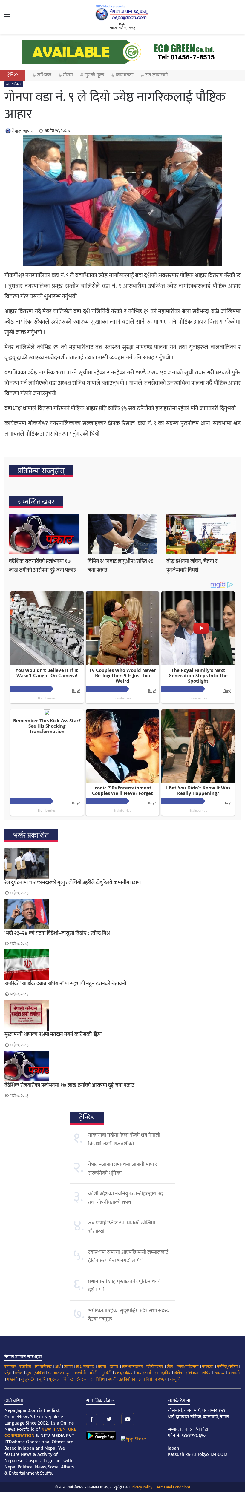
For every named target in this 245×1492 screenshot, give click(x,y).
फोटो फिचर (154, 1367)
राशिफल (44, 75)
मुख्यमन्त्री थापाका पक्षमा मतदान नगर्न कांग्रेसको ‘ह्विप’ (53, 1034)
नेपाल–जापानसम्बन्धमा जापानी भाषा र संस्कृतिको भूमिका (122, 1168)
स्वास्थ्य (219, 1373)
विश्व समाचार (85, 1367)
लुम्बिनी (106, 1373)
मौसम (68, 75)
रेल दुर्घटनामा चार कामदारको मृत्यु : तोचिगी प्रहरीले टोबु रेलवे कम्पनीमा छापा (72, 882)
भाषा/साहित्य (124, 1373)
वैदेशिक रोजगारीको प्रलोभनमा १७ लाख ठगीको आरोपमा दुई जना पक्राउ (42, 566)
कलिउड (207, 1367)
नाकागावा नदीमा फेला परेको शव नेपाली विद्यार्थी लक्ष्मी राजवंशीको (124, 1139)
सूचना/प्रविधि (35, 1373)
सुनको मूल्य (94, 75)
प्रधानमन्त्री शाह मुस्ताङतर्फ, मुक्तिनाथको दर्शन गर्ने (124, 1285)
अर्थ (57, 1367)
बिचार (114, 1367)
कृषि (42, 1379)
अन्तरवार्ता (143, 1373)
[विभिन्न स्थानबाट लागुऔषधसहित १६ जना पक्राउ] (122, 534)
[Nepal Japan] (122, 12)
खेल (170, 1367)
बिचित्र (206, 1373)
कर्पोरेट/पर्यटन (227, 1367)
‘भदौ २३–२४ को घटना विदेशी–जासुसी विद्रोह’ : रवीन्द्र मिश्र (57, 933)
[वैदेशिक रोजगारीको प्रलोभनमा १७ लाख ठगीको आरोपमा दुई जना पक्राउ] (44, 534)
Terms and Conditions (172, 1487)
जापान (68, 1367)
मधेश (18, 1373)
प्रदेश (7, 1373)
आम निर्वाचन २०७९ (152, 1379)
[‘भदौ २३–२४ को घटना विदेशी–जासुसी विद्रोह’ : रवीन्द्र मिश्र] (122, 914)
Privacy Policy (141, 1487)
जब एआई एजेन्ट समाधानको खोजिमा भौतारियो (121, 1227)
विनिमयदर (125, 75)
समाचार (10, 1367)
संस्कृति (175, 1379)
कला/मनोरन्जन (187, 1367)
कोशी (93, 1373)
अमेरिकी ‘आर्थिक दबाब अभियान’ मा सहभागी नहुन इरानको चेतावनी (65, 983)
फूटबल (54, 1379)
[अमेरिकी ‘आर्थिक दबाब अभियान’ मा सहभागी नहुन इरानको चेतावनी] (122, 964)
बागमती (234, 1373)
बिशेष (178, 1373)
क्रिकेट (68, 1379)
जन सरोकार (13, 84)
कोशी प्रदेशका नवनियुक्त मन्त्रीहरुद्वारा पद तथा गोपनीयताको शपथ (125, 1198)
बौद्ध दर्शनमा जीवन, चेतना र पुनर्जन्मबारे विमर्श (191, 566)
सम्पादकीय (162, 1373)
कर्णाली (80, 1373)
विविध (100, 1379)
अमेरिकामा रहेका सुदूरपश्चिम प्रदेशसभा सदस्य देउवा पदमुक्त (129, 1315)
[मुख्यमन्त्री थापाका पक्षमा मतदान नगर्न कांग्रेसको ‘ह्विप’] (122, 1015)
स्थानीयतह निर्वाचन (121, 1379)
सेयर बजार (84, 1379)
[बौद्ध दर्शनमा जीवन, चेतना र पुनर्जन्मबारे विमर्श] (201, 534)
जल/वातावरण (132, 1367)
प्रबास (102, 1367)
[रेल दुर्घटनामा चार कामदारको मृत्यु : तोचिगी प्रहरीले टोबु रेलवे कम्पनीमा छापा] (122, 863)
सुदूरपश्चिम (28, 1379)
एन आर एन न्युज (59, 1373)
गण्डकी (12, 1379)
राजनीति (25, 1367)
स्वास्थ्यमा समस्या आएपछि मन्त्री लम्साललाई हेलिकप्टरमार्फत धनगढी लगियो (128, 1256)
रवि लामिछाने (156, 75)
